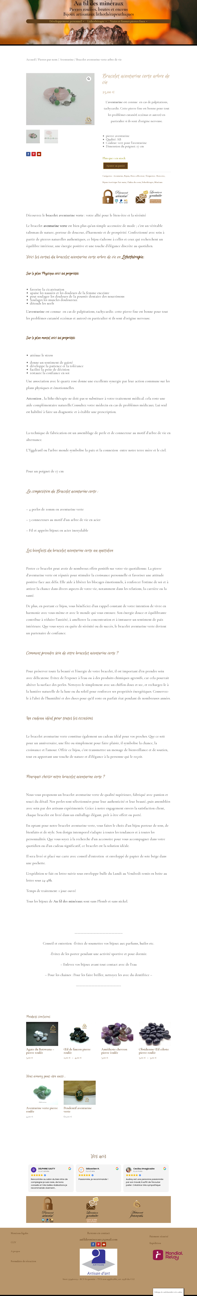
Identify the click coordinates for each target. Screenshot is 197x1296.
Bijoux (126, 176)
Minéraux (158, 182)
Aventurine (67, 59)
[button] (88, 78)
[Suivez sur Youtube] (39, 154)
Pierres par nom (47, 59)
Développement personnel (65, 21)
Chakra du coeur (134, 182)
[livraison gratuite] (149, 202)
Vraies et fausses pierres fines (127, 21)
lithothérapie (147, 182)
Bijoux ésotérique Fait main (114, 182)
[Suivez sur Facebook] (28, 154)
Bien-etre (161, 176)
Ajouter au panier (115, 165)
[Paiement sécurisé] (116, 204)
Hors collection (137, 176)
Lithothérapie (95, 21)
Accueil (31, 59)
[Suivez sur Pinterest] (33, 154)
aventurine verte (55, 225)
